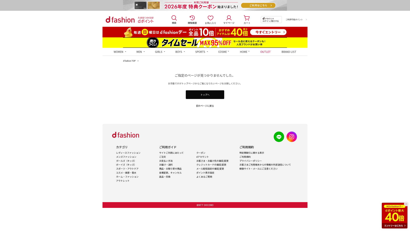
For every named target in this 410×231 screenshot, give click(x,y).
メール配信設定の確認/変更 (210, 168)
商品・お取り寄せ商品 (170, 168)
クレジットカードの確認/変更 (211, 164)
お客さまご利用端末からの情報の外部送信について (265, 164)
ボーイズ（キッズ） (126, 164)
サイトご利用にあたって (171, 152)
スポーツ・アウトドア (127, 168)
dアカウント (202, 156)
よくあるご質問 (204, 176)
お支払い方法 (166, 160)
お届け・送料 (166, 164)
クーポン (200, 152)
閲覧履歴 (192, 22)
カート (247, 23)
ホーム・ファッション (127, 176)
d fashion (120, 19)
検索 (174, 22)
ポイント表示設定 (205, 172)
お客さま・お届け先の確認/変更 (212, 160)
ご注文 (162, 156)
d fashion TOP (129, 60)
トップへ (205, 94)
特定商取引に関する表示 (251, 152)
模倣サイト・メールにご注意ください (258, 168)
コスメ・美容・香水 (126, 172)
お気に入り (210, 23)
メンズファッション (126, 156)
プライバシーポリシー (250, 160)
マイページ (228, 22)
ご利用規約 (245, 156)
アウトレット (123, 180)
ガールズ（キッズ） (126, 160)
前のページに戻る (205, 105)
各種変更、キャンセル (170, 172)
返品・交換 (164, 176)
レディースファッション (128, 152)
